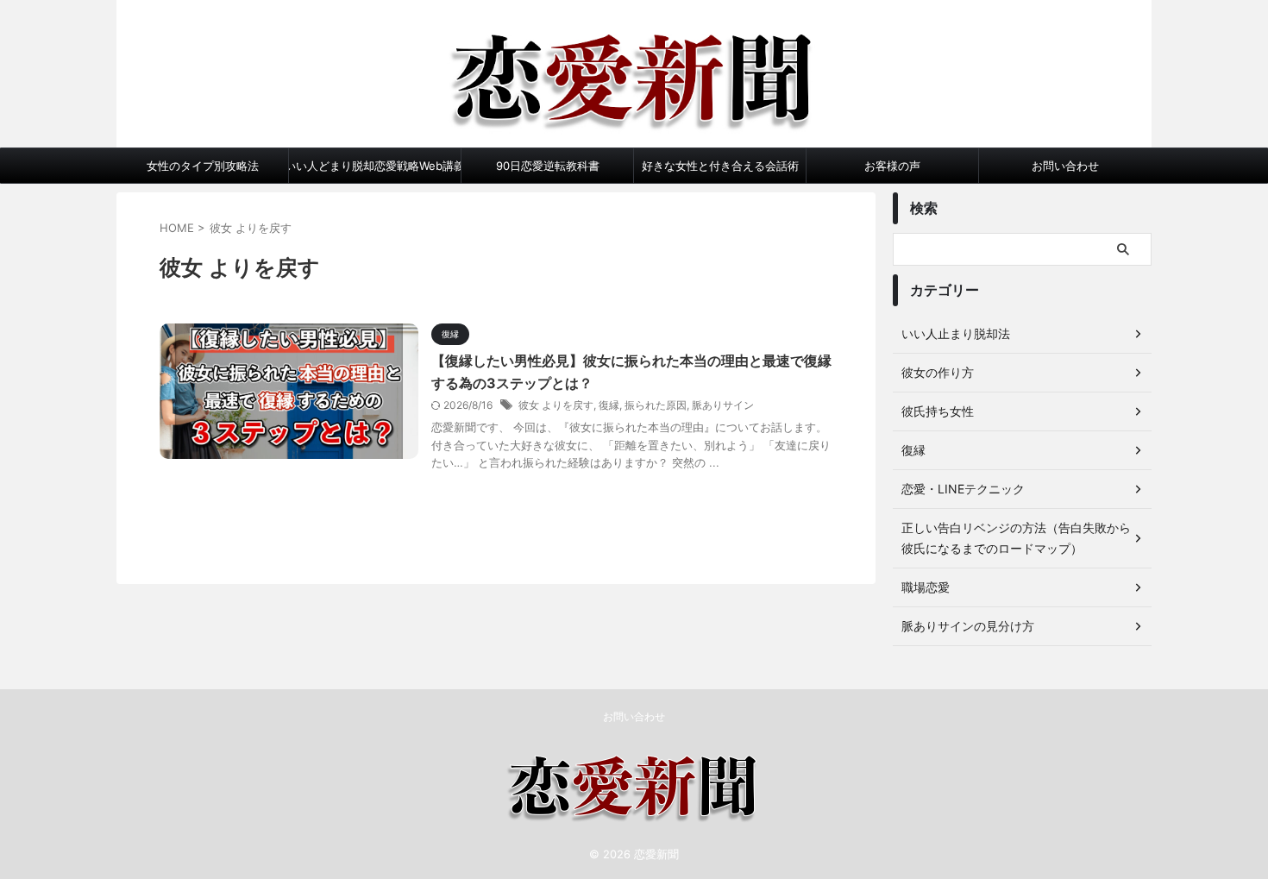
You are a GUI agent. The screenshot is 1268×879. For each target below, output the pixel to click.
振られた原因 (656, 405)
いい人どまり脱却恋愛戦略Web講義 (375, 166)
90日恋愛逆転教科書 (547, 166)
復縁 (609, 405)
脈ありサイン (723, 405)
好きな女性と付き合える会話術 (720, 166)
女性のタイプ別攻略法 (203, 166)
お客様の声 (892, 166)
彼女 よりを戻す (555, 405)
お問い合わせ (1065, 166)
